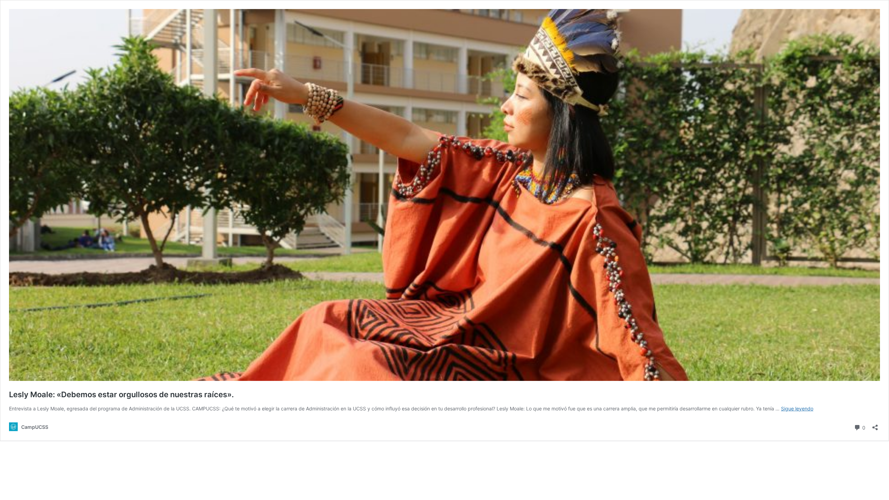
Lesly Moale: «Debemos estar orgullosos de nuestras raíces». (121, 394)
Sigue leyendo (797, 408)
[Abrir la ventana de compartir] (875, 425)
